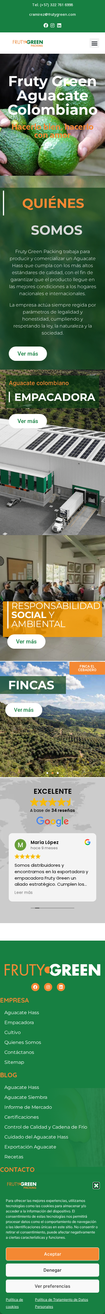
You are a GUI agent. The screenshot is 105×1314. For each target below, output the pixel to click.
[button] (96, 1185)
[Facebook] (45, 25)
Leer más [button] (24, 892)
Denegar (52, 1270)
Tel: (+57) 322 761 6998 (52, 4)
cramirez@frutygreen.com (52, 14)
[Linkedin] (59, 25)
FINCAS (31, 685)
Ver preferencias (52, 1286)
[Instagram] (52, 25)
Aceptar (52, 1254)
